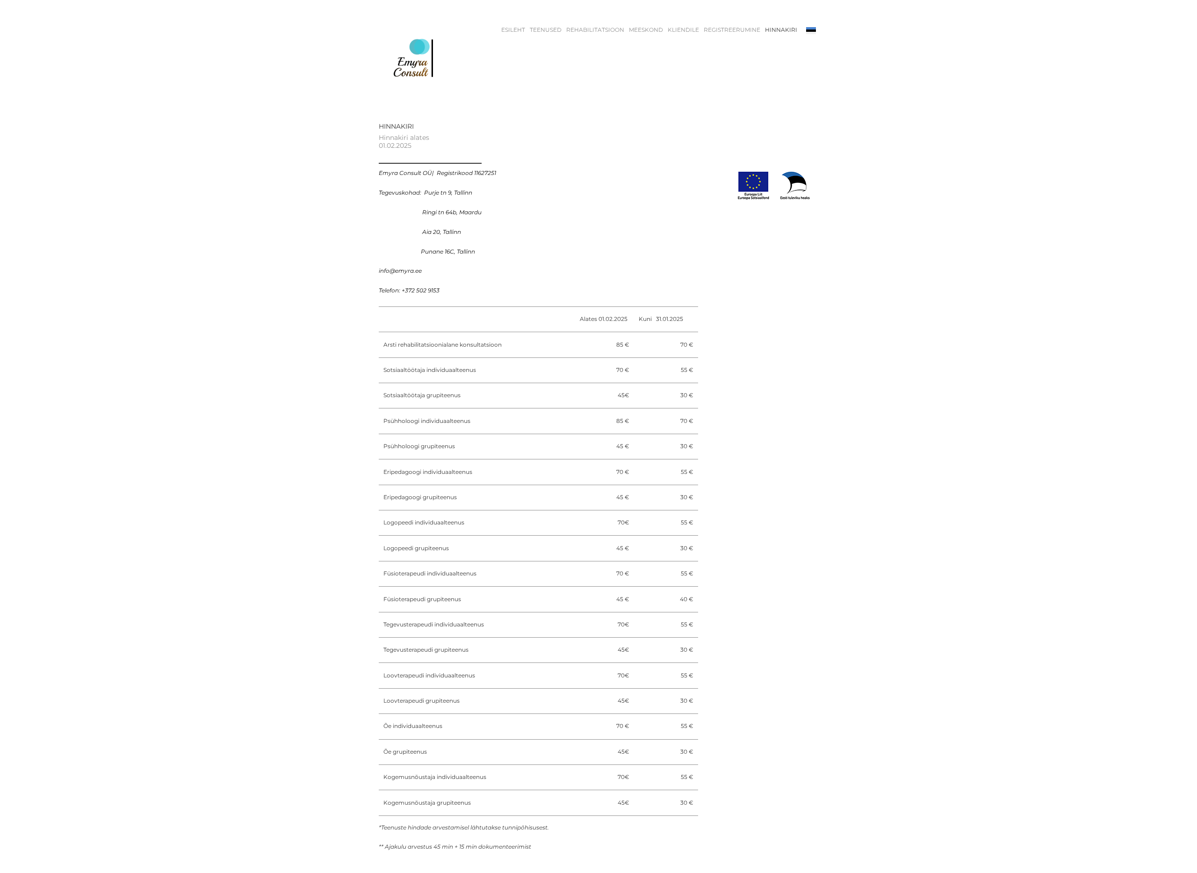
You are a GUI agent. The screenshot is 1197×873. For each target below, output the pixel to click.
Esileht (513, 30)
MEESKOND (646, 30)
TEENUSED (546, 30)
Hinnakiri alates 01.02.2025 (404, 141)
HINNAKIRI (781, 30)
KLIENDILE (683, 30)
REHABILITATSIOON (595, 30)
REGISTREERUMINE (732, 30)
